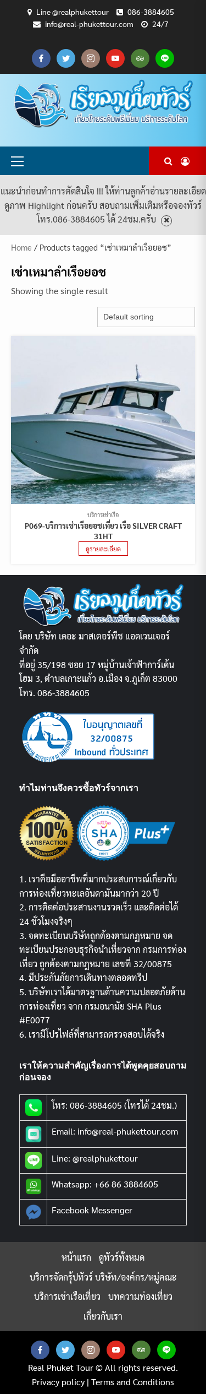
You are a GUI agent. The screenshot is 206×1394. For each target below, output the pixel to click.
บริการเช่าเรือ (103, 515)
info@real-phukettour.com (89, 24)
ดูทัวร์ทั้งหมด (121, 1257)
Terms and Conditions (132, 1381)
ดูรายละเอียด (103, 548)
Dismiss (166, 220)
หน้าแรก (76, 1257)
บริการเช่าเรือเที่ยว (67, 1296)
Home (21, 247)
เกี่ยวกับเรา (103, 1316)
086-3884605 (150, 12)
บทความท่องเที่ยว (140, 1296)
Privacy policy (58, 1381)
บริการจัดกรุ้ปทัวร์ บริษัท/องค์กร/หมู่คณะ (103, 1277)
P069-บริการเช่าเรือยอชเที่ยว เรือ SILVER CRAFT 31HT (103, 530)
